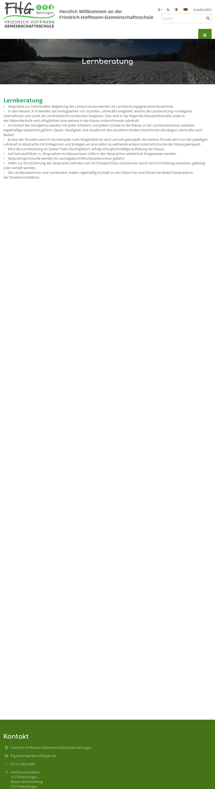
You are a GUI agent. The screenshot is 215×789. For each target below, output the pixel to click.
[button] (176, 9)
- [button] (169, 9)
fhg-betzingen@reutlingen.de (33, 755)
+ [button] (161, 9)
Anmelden (202, 9)
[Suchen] (208, 18)
